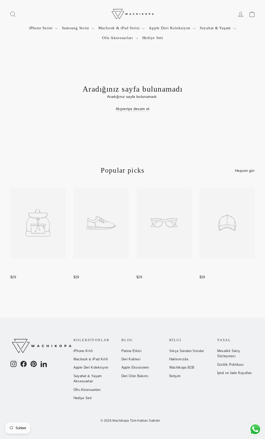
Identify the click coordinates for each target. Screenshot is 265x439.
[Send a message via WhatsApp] (255, 429)
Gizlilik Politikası (230, 365)
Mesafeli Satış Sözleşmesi (228, 353)
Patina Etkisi (131, 351)
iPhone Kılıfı (83, 351)
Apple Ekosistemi (135, 367)
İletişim (175, 376)
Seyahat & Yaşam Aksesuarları (87, 378)
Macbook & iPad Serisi (119, 28)
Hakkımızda (178, 359)
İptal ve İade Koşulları (234, 373)
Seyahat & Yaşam (216, 28)
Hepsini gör (245, 171)
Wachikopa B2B (182, 367)
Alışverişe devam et (133, 109)
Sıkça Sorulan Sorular (186, 351)
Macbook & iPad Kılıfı (90, 359)
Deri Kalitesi (131, 359)
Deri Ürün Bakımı (135, 376)
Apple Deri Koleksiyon (170, 28)
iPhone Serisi (41, 28)
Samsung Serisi (76, 28)
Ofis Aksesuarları (118, 38)
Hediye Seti (152, 38)
